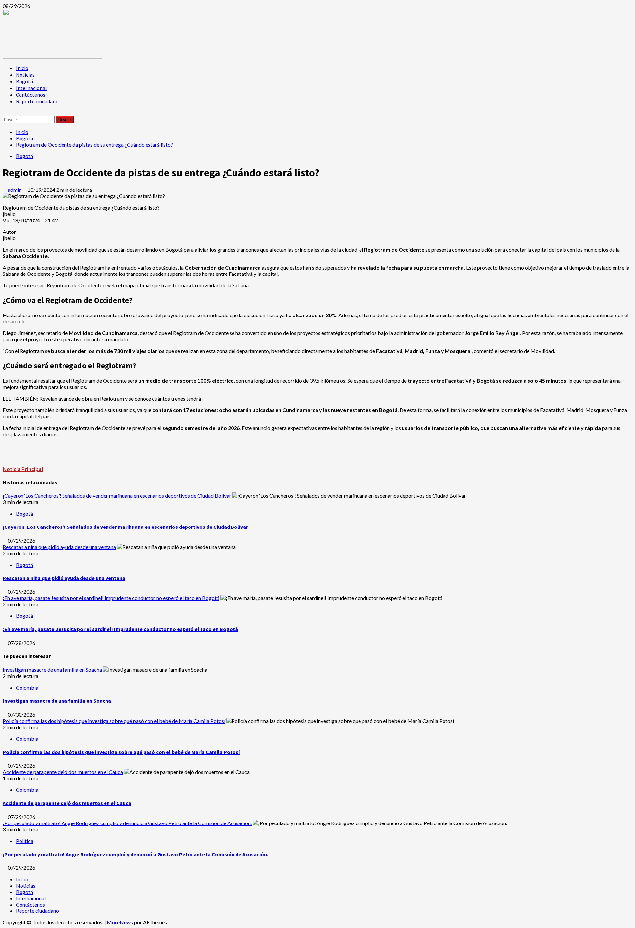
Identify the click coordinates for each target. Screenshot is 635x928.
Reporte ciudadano (37, 101)
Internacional (31, 88)
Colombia (27, 687)
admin (15, 190)
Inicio (22, 68)
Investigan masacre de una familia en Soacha (52, 669)
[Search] (5, 113)
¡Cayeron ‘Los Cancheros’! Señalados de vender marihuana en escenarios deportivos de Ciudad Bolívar (117, 495)
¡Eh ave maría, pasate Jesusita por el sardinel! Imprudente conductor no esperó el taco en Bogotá (111, 598)
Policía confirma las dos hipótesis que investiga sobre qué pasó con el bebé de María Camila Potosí (114, 721)
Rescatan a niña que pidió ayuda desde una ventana (59, 547)
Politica (24, 841)
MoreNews (120, 922)
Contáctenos (30, 94)
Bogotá (24, 81)
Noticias (25, 74)
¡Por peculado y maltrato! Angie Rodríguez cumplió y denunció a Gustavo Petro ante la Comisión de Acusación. (127, 823)
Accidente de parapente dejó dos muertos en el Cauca (63, 772)
